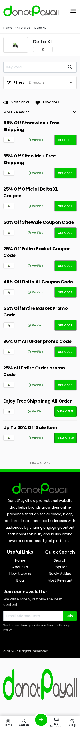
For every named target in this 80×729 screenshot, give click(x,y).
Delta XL (40, 28)
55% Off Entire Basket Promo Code (35, 311)
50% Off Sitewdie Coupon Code (38, 222)
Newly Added (60, 573)
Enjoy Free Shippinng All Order (37, 401)
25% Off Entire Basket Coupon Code (37, 252)
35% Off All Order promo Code (37, 341)
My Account (56, 725)
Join (70, 616)
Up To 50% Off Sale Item (30, 427)
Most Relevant (60, 580)
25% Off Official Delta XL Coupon (30, 192)
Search (60, 560)
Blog (20, 580)
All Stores (23, 28)
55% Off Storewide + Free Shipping (31, 126)
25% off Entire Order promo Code (34, 371)
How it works (20, 573)
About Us (20, 567)
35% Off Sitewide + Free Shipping (29, 159)
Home (7, 28)
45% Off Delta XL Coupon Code (38, 282)
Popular (60, 567)
